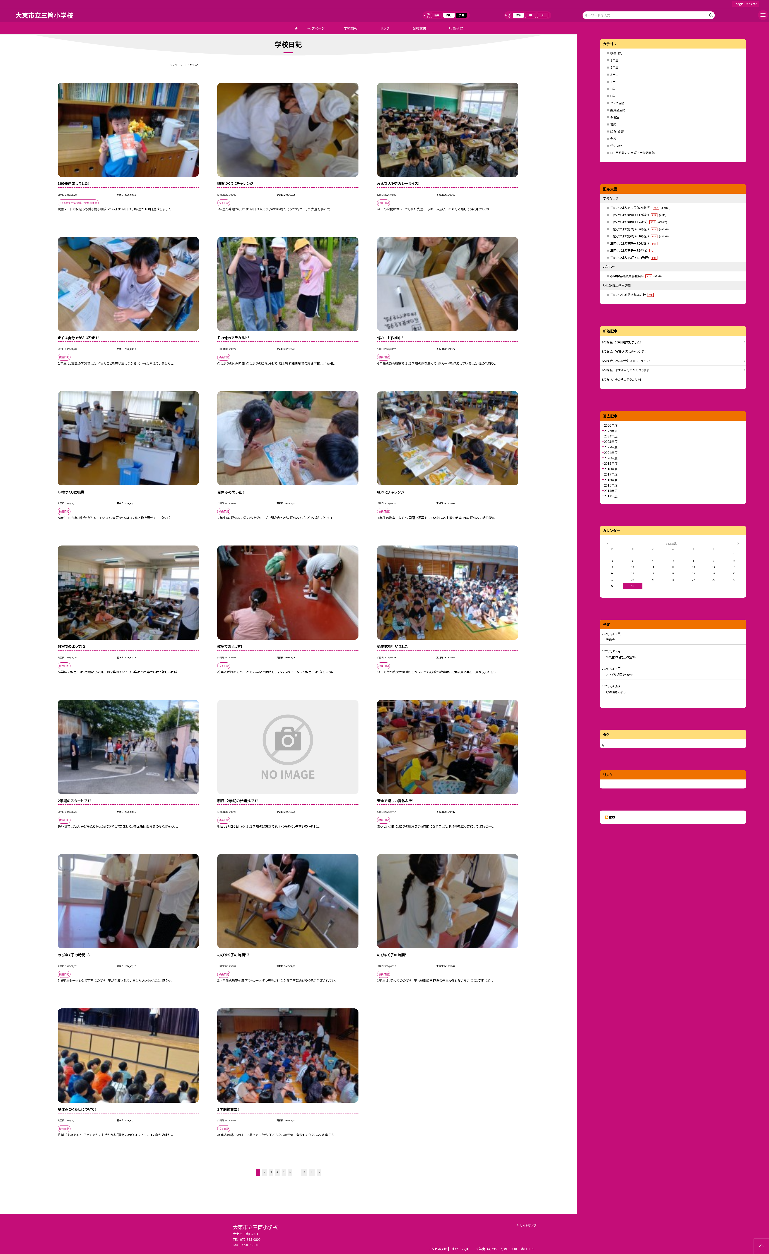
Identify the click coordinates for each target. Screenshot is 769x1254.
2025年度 (611, 430)
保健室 (614, 117)
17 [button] (312, 1172)
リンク (384, 28)
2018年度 (611, 468)
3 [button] (271, 1172)
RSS (612, 817)
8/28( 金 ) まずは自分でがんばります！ (626, 370)
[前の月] (607, 543)
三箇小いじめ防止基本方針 (631, 294)
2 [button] (264, 1172)
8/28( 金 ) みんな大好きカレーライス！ (626, 361)
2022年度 (611, 446)
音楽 (613, 124)
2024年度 (611, 436)
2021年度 (611, 452)
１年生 (614, 60)
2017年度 (611, 474)
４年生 (614, 81)
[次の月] (738, 543)
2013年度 (611, 496)
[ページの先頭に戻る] (761, 1246)
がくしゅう (616, 146)
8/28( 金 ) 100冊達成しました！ (621, 342)
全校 (613, 138)
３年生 (614, 74)
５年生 (614, 89)
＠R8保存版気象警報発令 (636, 276)
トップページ (315, 28)
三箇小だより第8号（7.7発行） (638, 222)
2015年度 (611, 485)
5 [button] (284, 1172)
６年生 (614, 96)
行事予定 (456, 28)
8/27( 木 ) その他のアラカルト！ (621, 379)
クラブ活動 (617, 103)
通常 (437, 15)
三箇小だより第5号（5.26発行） (633, 243)
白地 (449, 15)
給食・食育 (617, 131)
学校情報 (350, 28)
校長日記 (616, 53)
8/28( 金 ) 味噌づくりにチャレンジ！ (624, 351)
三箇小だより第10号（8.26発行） (640, 207)
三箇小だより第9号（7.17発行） (638, 215)
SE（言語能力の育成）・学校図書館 (632, 153)
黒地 (461, 15)
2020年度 (611, 457)
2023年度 (611, 441)
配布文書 (419, 28)
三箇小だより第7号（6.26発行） (639, 229)
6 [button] (290, 1172)
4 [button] (277, 1172)
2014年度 (611, 490)
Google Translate (745, 4)
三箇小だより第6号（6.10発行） (639, 236)
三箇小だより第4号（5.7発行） (632, 250)
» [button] (319, 1172)
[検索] (711, 14)
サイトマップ (528, 1225)
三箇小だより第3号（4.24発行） (633, 257)
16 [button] (304, 1172)
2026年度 (611, 425)
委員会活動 (617, 110)
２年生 (614, 67)
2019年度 (611, 463)
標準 (518, 15)
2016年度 (611, 479)
